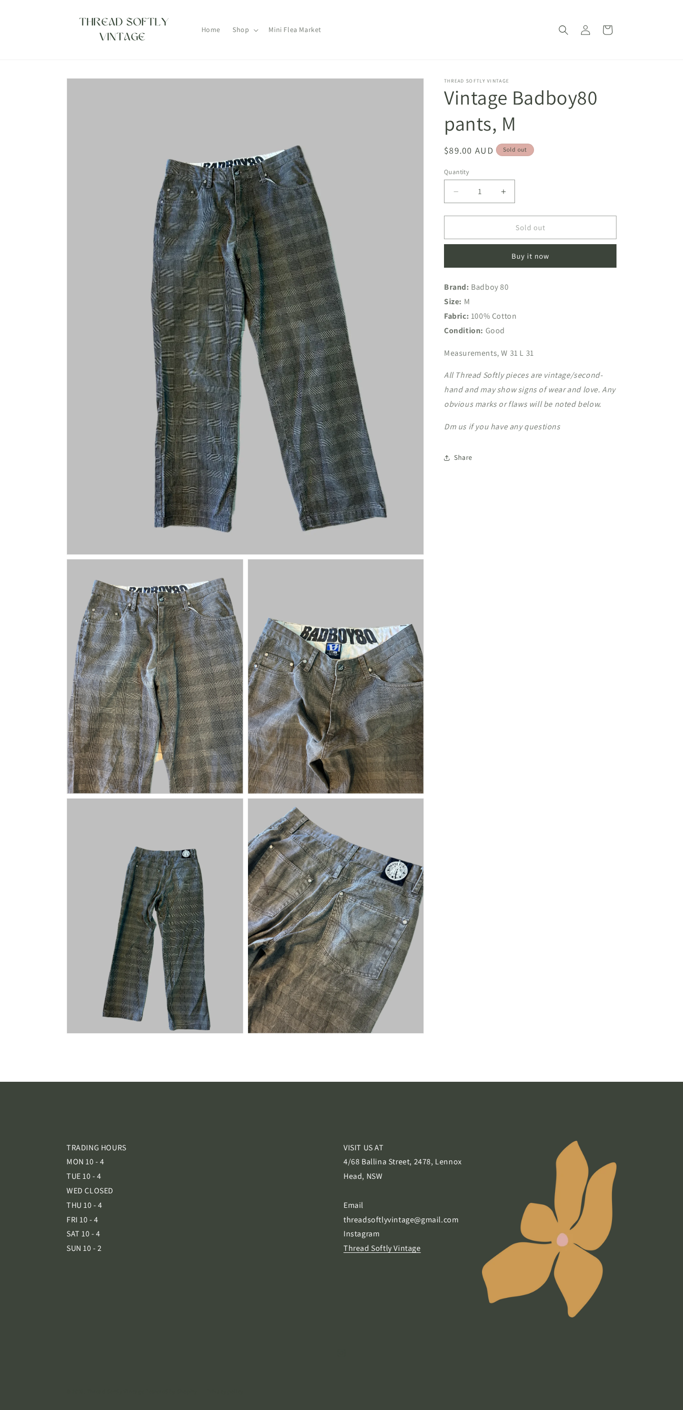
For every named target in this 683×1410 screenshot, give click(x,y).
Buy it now (531, 256)
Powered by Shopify (171, 1391)
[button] (244, 29)
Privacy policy (225, 1391)
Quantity (456, 172)
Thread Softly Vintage (382, 1248)
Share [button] (463, 457)
